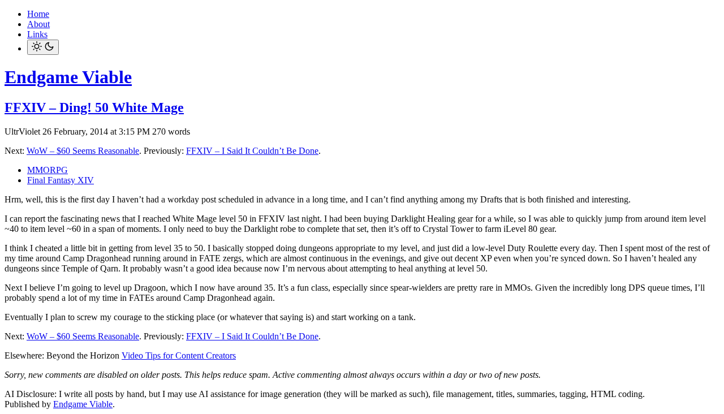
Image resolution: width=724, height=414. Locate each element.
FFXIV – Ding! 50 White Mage (94, 107)
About (38, 24)
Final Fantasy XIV (60, 180)
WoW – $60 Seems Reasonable (83, 151)
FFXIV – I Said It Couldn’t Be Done (252, 151)
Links (37, 34)
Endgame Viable (68, 77)
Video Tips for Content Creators (179, 355)
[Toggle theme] (43, 47)
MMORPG (47, 170)
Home (38, 14)
